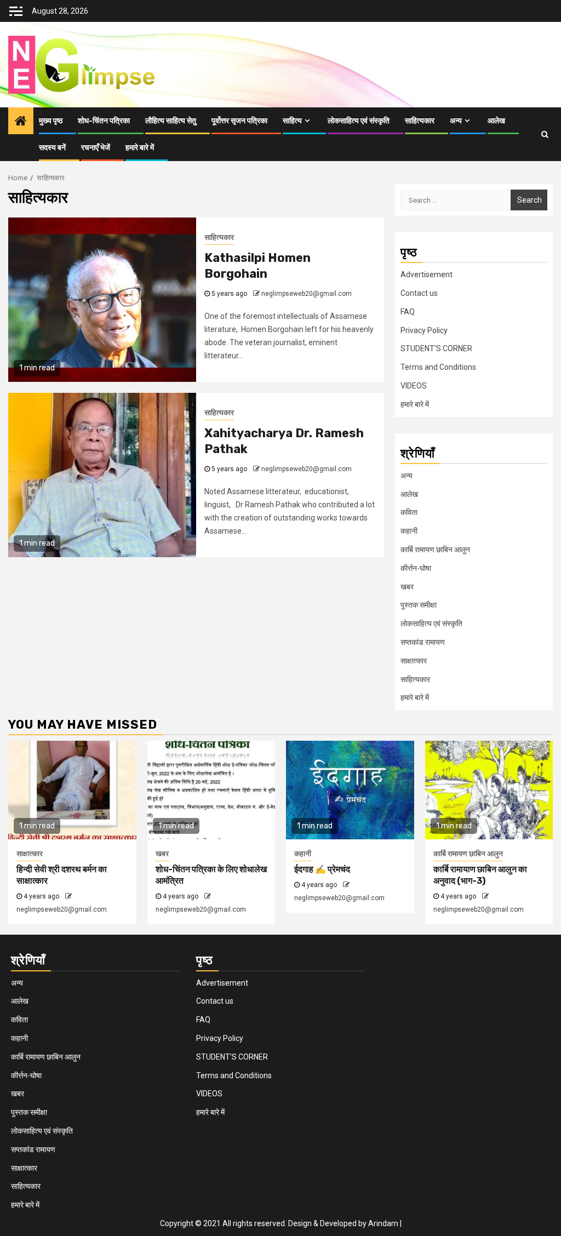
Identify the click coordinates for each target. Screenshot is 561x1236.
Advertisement (426, 274)
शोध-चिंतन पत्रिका (104, 120)
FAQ (407, 311)
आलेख (496, 120)
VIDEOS (413, 385)
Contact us (419, 293)
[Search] (545, 134)
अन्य (456, 120)
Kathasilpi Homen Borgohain (257, 265)
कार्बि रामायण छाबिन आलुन (435, 549)
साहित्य (292, 120)
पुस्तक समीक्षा (418, 604)
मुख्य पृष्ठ (50, 120)
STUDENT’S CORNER (436, 348)
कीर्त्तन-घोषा (415, 568)
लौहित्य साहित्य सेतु (170, 120)
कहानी (408, 531)
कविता (408, 512)
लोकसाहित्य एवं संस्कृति (359, 120)
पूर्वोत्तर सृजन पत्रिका (239, 120)
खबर (407, 586)
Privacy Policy (424, 330)
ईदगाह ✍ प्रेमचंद (322, 869)
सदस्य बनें (52, 147)
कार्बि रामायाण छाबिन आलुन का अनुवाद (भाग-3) (480, 875)
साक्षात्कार (413, 660)
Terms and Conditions (438, 367)
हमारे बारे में (139, 147)
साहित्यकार (419, 120)
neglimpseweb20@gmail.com (306, 293)
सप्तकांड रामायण (422, 642)
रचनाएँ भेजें (95, 147)
